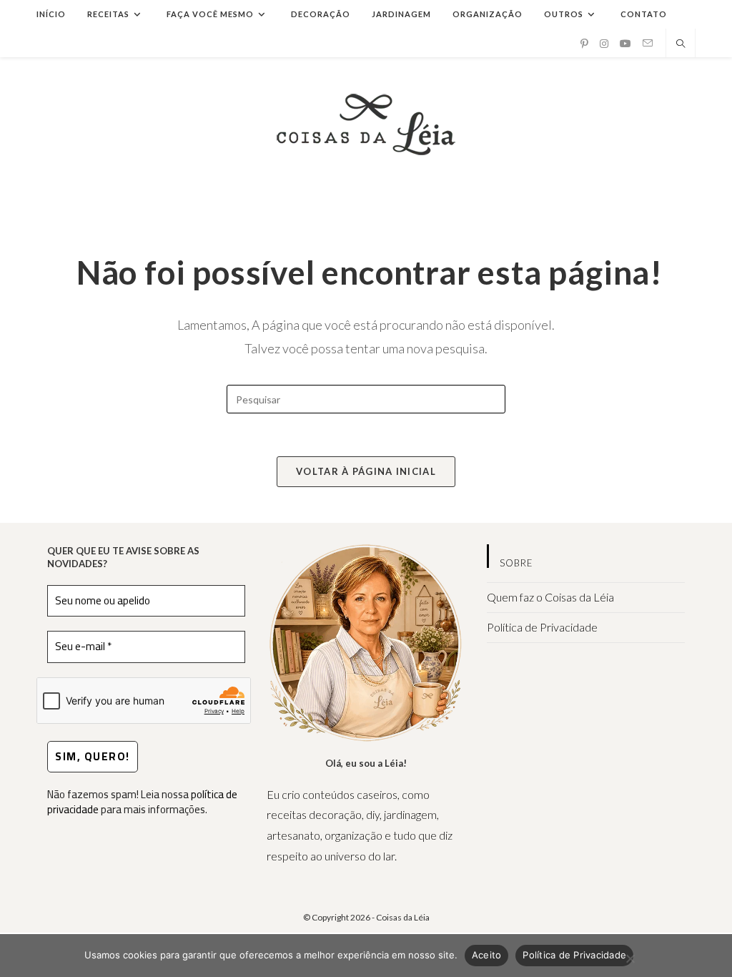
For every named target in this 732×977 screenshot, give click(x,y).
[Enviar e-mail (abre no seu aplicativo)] (647, 43)
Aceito (487, 955)
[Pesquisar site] (681, 44)
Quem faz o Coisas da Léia (550, 597)
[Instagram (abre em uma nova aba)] (604, 44)
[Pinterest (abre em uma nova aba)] (584, 44)
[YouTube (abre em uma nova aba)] (625, 44)
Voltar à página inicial (366, 471)
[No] (630, 958)
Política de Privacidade (542, 627)
